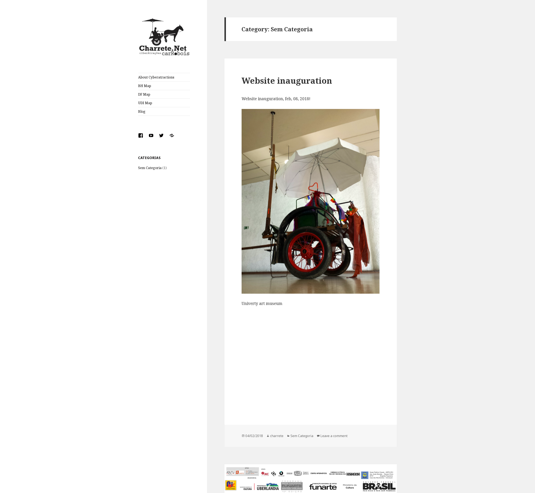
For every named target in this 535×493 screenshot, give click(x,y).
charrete (276, 436)
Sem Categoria (150, 168)
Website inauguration (287, 80)
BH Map (144, 85)
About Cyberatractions (156, 77)
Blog (141, 111)
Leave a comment (334, 436)
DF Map (144, 94)
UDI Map (145, 103)
